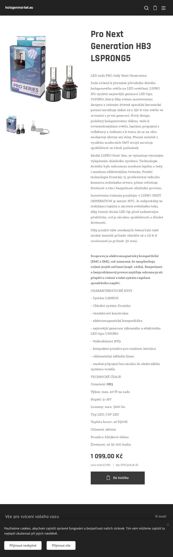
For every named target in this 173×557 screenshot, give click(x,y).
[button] (146, 8)
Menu (163, 8)
